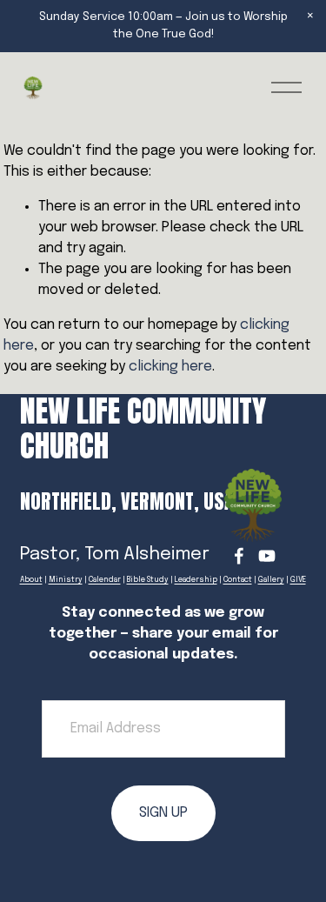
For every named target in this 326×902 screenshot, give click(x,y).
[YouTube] (267, 556)
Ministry (66, 580)
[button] (310, 15)
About (31, 580)
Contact (237, 580)
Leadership (196, 580)
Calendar (105, 580)
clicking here (170, 366)
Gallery (271, 580)
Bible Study (148, 580)
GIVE (298, 580)
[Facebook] (239, 556)
